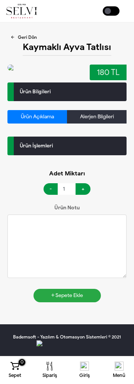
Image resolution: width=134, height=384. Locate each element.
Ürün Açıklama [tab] (37, 116)
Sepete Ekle (68, 295)
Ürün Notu (67, 207)
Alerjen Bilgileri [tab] (97, 116)
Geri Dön (27, 37)
